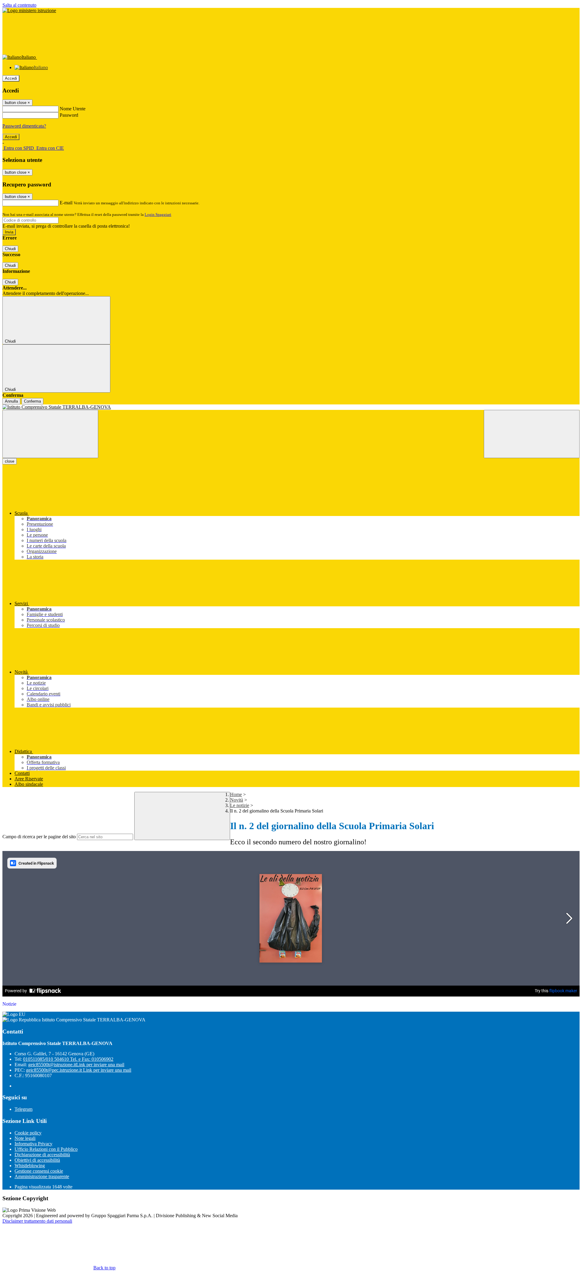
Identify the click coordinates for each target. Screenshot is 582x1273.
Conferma (32, 401)
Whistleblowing (30, 1165)
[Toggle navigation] (50, 434)
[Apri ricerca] (532, 434)
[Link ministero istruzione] (29, 10)
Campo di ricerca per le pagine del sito (39, 836)
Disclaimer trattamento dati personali (37, 1221)
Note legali (25, 1138)
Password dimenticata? (24, 126)
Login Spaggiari (158, 214)
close (9, 461)
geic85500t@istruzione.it (76, 1064)
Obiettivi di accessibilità (37, 1160)
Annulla (11, 401)
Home (236, 794)
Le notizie (239, 805)
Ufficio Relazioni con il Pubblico (46, 1149)
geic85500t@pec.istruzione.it (78, 1070)
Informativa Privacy (33, 1143)
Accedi (11, 78)
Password (69, 115)
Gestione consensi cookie (39, 1171)
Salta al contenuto (19, 5)
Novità (236, 799)
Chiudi (10, 248)
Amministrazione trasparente (42, 1176)
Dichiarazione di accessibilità (42, 1154)
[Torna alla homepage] (291, 407)
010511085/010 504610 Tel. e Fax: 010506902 (68, 1059)
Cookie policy (28, 1132)
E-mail (66, 202)
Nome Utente (72, 108)
